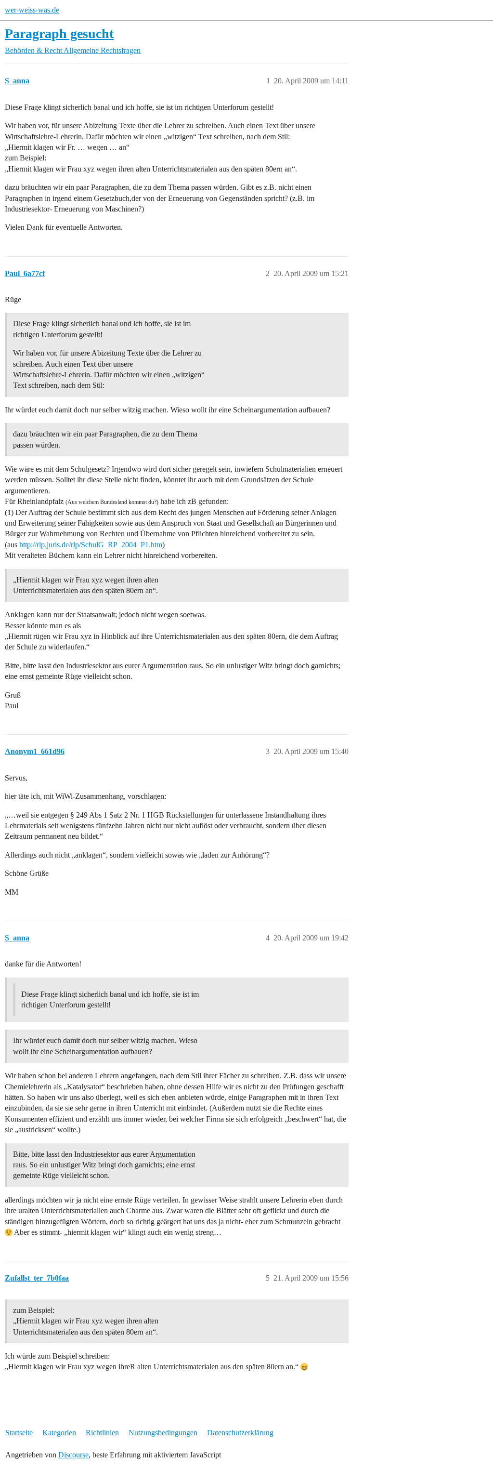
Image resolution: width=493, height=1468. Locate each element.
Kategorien (59, 1432)
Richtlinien (102, 1432)
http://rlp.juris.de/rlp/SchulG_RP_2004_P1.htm (90, 545)
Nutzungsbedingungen (163, 1432)
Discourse (73, 1455)
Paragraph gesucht (59, 33)
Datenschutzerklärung (240, 1432)
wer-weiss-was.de (32, 10)
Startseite (19, 1432)
